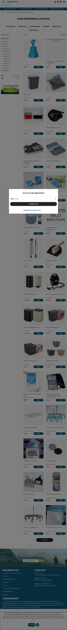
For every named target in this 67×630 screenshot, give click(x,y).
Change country (33, 204)
